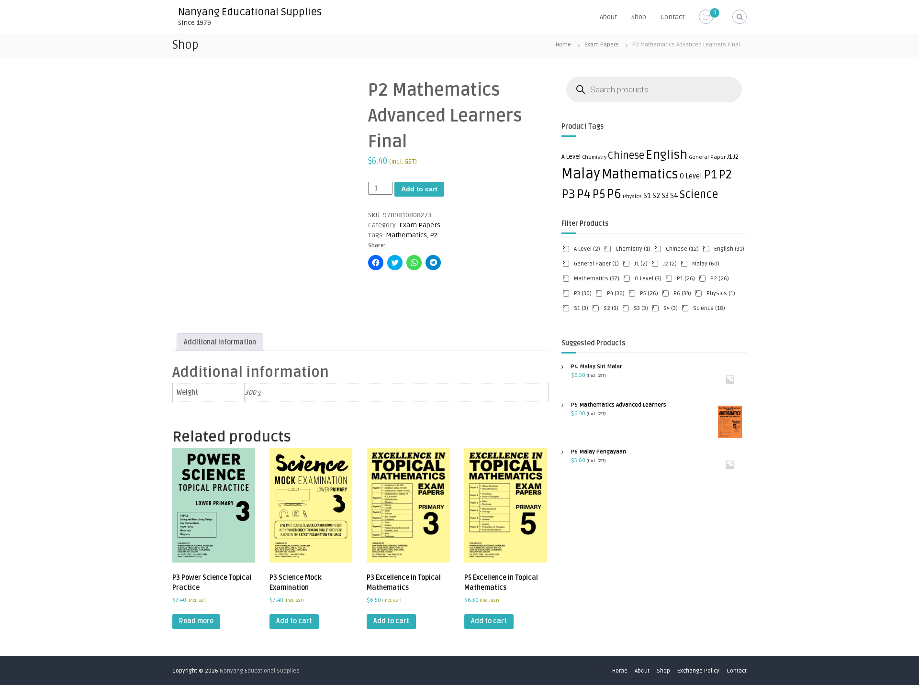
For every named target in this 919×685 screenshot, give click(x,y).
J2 (736, 157)
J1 (729, 157)
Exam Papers (601, 44)
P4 (584, 194)
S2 (656, 196)
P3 (568, 194)
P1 (710, 174)
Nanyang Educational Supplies (250, 12)
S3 (665, 196)
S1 (647, 196)
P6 (613, 194)
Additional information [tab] (220, 342)
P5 (598, 194)
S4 (674, 196)
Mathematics (406, 235)
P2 (433, 235)
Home (563, 44)
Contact (672, 17)
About (608, 17)
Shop (638, 17)
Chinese (626, 156)
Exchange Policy (698, 670)
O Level (691, 176)
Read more (196, 621)
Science (699, 194)
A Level (571, 157)
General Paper (707, 157)
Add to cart (419, 189)
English (666, 155)
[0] (706, 17)
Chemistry (594, 157)
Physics (632, 196)
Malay (580, 174)
